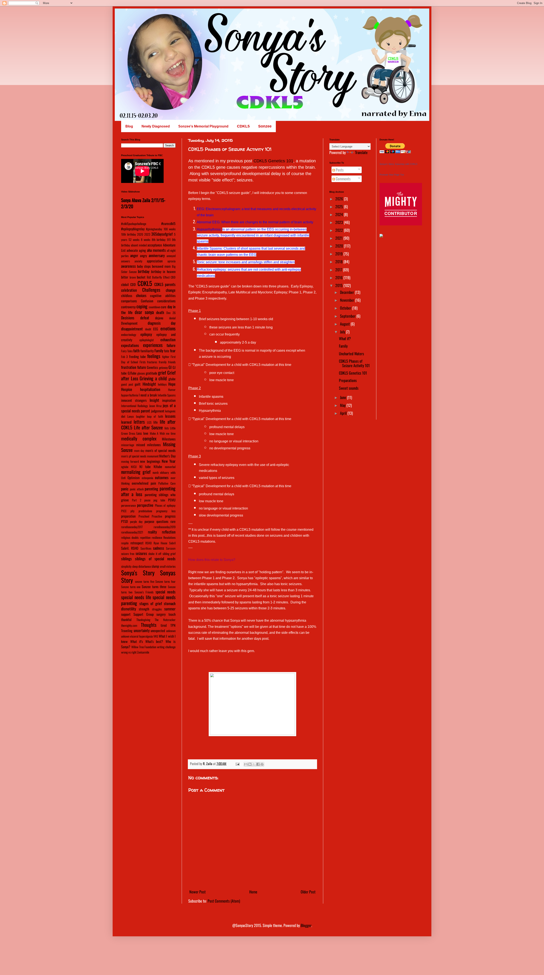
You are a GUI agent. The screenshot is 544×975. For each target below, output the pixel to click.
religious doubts (130, 537)
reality (152, 532)
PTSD (124, 521)
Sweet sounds (348, 388)
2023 (147, 234)
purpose (149, 521)
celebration (129, 290)
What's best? (154, 641)
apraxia (171, 261)
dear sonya (144, 311)
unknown (171, 630)
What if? (345, 338)
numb (156, 472)
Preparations (348, 380)
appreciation (155, 260)
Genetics (152, 367)
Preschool (144, 516)
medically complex (138, 438)
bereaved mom (161, 266)
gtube (172, 378)
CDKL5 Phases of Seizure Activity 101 (354, 363)
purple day (136, 521)
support (125, 614)
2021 (339, 238)
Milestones (169, 439)
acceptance (154, 245)
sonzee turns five (144, 581)
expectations (130, 345)
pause (147, 500)
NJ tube (145, 466)
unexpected (158, 630)
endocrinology (128, 334)
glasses (141, 373)
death (160, 312)
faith (136, 350)
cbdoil (125, 284)
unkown (125, 636)
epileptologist (146, 340)
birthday (143, 271)
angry (143, 255)
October (346, 308)
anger (134, 255)
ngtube (124, 466)
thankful (126, 619)
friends (172, 362)
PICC (123, 511)
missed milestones (148, 444)
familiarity (147, 350)
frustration (128, 367)
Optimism (134, 477)
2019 (339, 253)
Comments (343, 178)
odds (173, 472)
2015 (339, 285)
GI (170, 367)
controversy (128, 306)
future (141, 367)
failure (171, 345)
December (347, 292)
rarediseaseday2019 (165, 527)
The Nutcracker (165, 619)
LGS (149, 422)
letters (139, 421)
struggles (157, 609)
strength (144, 608)
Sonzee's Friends (144, 592)
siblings (126, 558)
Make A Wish (157, 433)
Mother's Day (167, 455)
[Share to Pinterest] (262, 764)
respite (125, 543)
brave (133, 277)
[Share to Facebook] (258, 764)
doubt (148, 329)
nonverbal (170, 466)
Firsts (143, 362)
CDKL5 (144, 283)
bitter (124, 277)
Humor (172, 389)
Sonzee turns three (154, 586)
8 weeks (145, 239)
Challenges (151, 289)
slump (155, 566)
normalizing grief (135, 471)
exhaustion (168, 339)
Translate (361, 152)
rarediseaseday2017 (132, 527)
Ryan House (160, 543)
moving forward (130, 461)
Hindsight (149, 384)
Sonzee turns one (130, 586)
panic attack (137, 489)
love (145, 433)
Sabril (172, 543)
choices (141, 295)
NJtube (158, 466)
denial (172, 318)
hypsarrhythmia (129, 395)
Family (158, 350)
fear (173, 350)
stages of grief (150, 603)
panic (124, 488)
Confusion (147, 300)
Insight (154, 400)
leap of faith (155, 416)
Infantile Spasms (167, 395)
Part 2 (136, 500)
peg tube (159, 500)
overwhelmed (140, 483)
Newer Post (197, 891)
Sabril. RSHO (129, 548)
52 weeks (134, 239)
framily (163, 362)
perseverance (128, 505)
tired (164, 625)
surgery (161, 614)
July (343, 331)
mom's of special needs (160, 450)
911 (169, 239)
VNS (155, 636)
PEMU (172, 499)
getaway (163, 367)
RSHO (148, 543)
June (343, 397)
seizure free (127, 553)
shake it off (154, 553)
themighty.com (129, 625)
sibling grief (169, 553)
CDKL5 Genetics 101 (273, 160)
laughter (140, 416)
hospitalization (150, 389)
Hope (172, 384)
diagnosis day (162, 323)
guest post (127, 384)
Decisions (127, 317)
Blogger (306, 925)
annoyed (171, 255)
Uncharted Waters (351, 353)
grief (162, 372)
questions (162, 521)
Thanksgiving (143, 619)
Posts (339, 170)
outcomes (162, 477)
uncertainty (142, 630)
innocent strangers (134, 400)
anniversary (157, 255)
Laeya (130, 416)
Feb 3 (124, 356)
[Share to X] (254, 764)
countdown (154, 307)
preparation (128, 516)
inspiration (169, 400)
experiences (153, 344)
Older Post (308, 891)
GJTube (132, 373)
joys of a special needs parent (148, 408)
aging (142, 250)
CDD (133, 284)
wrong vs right (128, 652)
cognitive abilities (163, 295)
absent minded (139, 245)
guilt (137, 384)
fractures (152, 362)
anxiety (138, 261)
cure (163, 306)
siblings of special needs (155, 558)
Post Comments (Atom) (224, 901)
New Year (169, 461)
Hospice (126, 389)
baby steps (144, 266)
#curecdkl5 (168, 223)
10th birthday (128, 234)
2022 (339, 230)
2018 (339, 261)
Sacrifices (145, 548)
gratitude (151, 373)
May (343, 405)
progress (170, 516)
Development (129, 323)
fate (166, 350)
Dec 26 (171, 312)
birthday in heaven (163, 271)
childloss (126, 295)
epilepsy (146, 334)
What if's (136, 641)
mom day (139, 450)
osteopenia (147, 477)
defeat (144, 317)
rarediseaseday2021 (132, 532)
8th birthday (159, 239)
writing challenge (166, 647)
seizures (141, 553)
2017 (339, 269)
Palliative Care (167, 483)
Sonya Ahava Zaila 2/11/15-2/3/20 (143, 203)
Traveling (126, 630)
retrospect (136, 542)
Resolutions (169, 537)
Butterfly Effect (161, 277)
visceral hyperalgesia (141, 636)
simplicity (126, 566)
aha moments (156, 250)
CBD (173, 277)
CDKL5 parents (165, 284)
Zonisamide (143, 652)
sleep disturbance (141, 566)
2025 (339, 206)
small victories (168, 566)
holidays (162, 384)
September (348, 316)
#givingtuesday (154, 229)
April (343, 413)
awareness (128, 266)
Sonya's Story (137, 572)
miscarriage (127, 445)
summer (170, 608)
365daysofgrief (162, 234)
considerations (166, 300)
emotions (168, 328)
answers (125, 261)
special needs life (136, 597)
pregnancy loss (166, 511)
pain (153, 483)
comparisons (129, 300)
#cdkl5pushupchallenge (133, 223)
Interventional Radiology (134, 405)
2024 (339, 214)
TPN (173, 625)
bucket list (144, 277)
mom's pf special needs (133, 456)
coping (141, 306)
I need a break (148, 395)
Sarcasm (171, 548)
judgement (157, 410)
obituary (164, 472)
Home (253, 891)
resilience (157, 537)
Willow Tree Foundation (143, 647)
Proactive (157, 516)
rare (173, 521)
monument (153, 456)
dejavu (159, 317)
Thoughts (148, 624)
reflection (169, 532)
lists (166, 428)
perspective (145, 505)
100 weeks (170, 229)
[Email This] (246, 764)
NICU (134, 466)
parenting (151, 488)
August (345, 324)
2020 (140, 234)
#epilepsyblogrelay (132, 228)
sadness (158, 548)
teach (172, 614)
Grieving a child (153, 378)
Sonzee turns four (165, 581)
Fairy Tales (127, 351)
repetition (145, 537)
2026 (339, 198)
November (347, 300)
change (171, 290)
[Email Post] (237, 763)
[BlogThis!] (250, 764)
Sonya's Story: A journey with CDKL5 (398, 164)
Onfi (123, 477)
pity (132, 511)
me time (171, 433)
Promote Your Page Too (392, 174)
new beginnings (150, 461)
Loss (139, 433)
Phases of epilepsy (165, 505)
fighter (165, 356)
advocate (132, 250)
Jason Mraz (155, 405)
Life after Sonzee (148, 427)
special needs (166, 591)
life (155, 422)
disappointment (132, 328)
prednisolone (145, 511)
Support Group (143, 614)
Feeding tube (137, 356)
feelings (153, 355)
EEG (155, 328)
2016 (339, 277)
